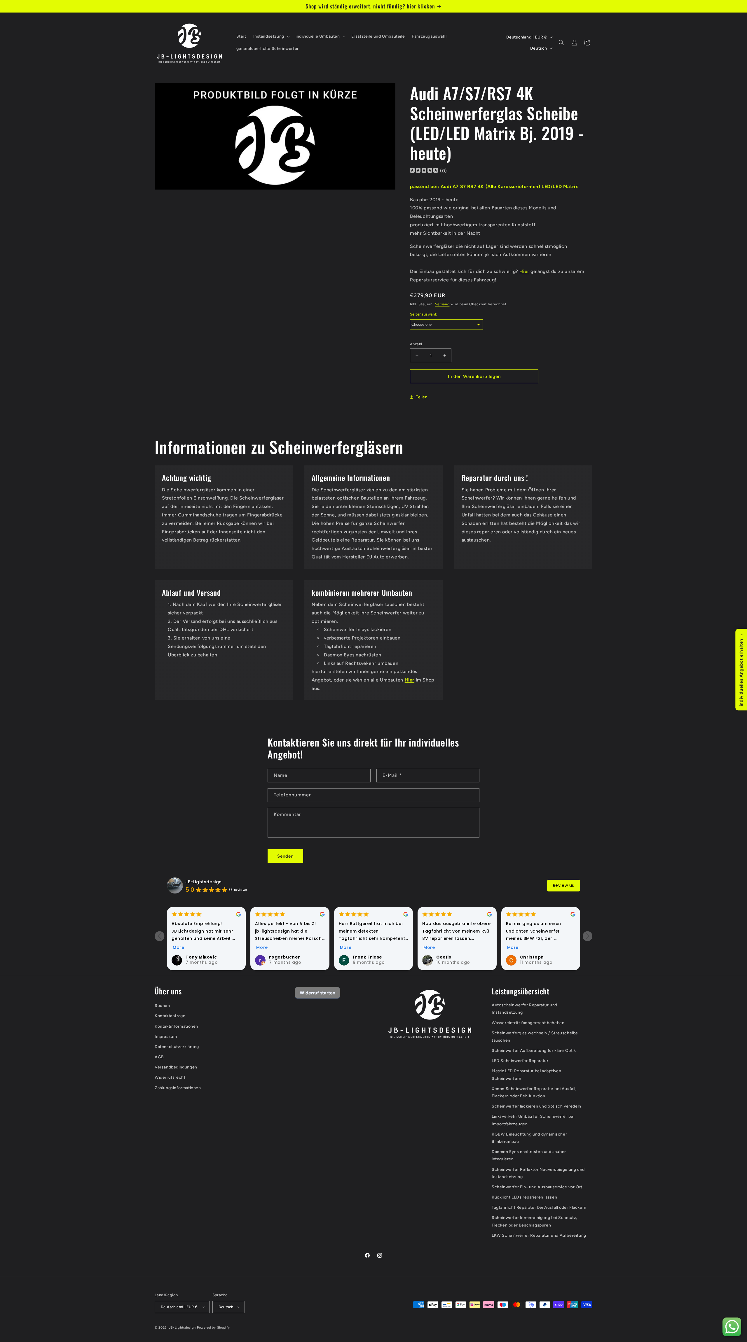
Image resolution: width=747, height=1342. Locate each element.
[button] (271, 36)
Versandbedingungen (176, 1067)
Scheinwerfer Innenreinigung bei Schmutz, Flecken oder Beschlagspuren (534, 1221)
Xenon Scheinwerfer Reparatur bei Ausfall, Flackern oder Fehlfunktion (534, 1092)
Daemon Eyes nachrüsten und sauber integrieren (529, 1155)
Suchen (162, 1005)
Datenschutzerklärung (177, 1046)
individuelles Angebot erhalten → (741, 669)
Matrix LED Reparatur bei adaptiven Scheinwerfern (526, 1074)
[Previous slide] (159, 936)
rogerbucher (284, 957)
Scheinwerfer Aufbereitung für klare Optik (534, 1050)
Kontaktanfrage (170, 1015)
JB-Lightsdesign (203, 882)
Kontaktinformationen (176, 1026)
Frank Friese (367, 957)
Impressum (166, 1036)
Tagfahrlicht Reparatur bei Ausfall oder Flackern (539, 1207)
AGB (159, 1056)
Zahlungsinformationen (178, 1087)
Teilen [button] (422, 397)
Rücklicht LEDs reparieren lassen (524, 1197)
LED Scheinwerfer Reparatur (520, 1060)
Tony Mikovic (201, 957)
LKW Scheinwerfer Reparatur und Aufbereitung (539, 1235)
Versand (442, 304)
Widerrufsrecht (170, 1077)
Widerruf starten (317, 993)
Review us (563, 885)
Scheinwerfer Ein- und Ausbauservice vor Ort (537, 1187)
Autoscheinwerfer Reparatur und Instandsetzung (524, 1009)
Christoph (532, 957)
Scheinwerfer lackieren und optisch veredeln (536, 1106)
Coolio (444, 957)
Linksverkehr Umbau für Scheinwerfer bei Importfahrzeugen (533, 1120)
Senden (285, 856)
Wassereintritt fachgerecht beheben (528, 1022)
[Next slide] (587, 936)
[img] (424, 171)
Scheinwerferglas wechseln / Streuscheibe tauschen (535, 1037)
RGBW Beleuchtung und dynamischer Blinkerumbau (529, 1138)
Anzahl (416, 344)
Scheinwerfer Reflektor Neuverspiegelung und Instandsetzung (538, 1173)
